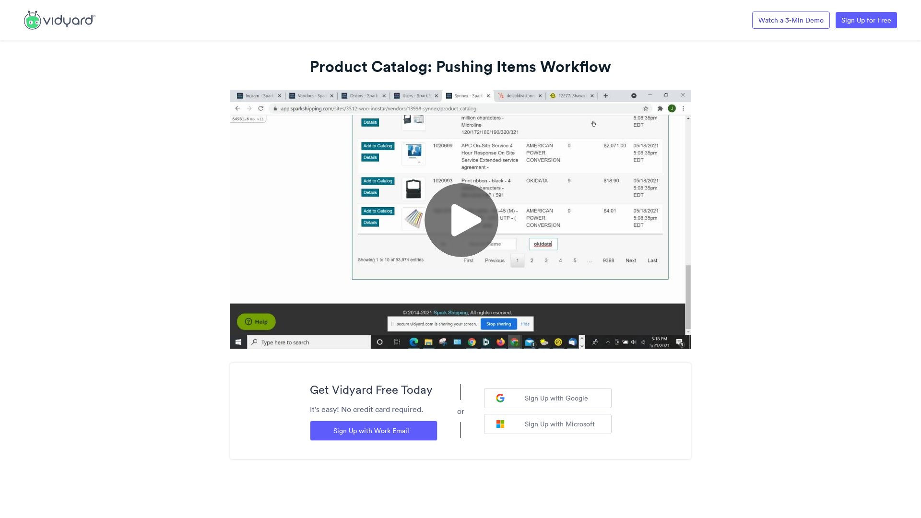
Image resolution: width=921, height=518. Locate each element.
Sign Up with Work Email (371, 430)
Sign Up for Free (866, 20)
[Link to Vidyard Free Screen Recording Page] (59, 19)
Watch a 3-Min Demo (791, 20)
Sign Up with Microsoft (560, 424)
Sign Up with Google (556, 398)
